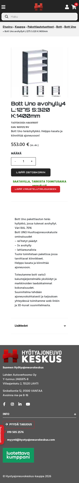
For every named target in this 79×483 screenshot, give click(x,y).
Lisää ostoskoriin (30, 172)
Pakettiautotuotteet (41, 27)
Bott (59, 27)
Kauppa (20, 27)
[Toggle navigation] (4, 7)
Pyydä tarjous (20, 424)
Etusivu (7, 27)
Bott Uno (70, 27)
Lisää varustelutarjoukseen (35, 189)
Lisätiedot (21, 326)
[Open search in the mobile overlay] (39, 16)
